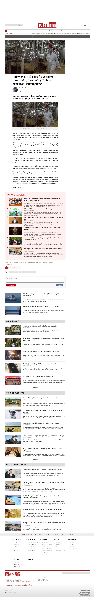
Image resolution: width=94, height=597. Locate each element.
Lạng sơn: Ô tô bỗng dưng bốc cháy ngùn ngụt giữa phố (41, 351)
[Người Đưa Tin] (29, 574)
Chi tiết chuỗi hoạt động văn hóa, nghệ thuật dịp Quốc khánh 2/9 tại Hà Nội (43, 228)
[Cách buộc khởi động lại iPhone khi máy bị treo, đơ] (13, 368)
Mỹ (20, 272)
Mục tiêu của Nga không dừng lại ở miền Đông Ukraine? (41, 423)
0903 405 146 (9, 590)
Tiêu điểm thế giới (18, 36)
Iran (17, 272)
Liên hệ (8, 25)
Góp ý (13, 25)
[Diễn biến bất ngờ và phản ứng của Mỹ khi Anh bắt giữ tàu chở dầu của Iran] (13, 298)
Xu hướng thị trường (47, 550)
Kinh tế (40, 31)
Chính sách (16, 544)
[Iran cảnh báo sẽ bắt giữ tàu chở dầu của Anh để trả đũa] (13, 310)
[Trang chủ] (47, 25)
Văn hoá (58, 546)
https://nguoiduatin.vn (9, 577)
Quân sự (34, 36)
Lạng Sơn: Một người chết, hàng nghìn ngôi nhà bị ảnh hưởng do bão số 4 (44, 523)
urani (35, 272)
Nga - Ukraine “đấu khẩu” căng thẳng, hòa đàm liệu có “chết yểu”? (42, 449)
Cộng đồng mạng (73, 548)
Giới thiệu (70, 573)
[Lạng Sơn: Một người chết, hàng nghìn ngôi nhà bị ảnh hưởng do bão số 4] (13, 526)
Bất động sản (45, 542)
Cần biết (71, 546)
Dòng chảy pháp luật (33, 542)
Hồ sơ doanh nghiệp (47, 548)
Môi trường (58, 548)
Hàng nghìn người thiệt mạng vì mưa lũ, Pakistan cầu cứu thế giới (43, 398)
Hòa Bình (28, 272)
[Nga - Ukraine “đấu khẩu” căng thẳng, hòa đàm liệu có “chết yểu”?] (13, 452)
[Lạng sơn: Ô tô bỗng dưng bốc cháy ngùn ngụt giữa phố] (13, 355)
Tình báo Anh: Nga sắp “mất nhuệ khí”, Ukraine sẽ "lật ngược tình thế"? (43, 411)
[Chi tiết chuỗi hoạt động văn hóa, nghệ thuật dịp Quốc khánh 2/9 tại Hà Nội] (16, 231)
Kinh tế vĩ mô (45, 546)
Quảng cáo (19, 25)
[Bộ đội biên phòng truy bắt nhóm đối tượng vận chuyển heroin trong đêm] (13, 342)
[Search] (81, 25)
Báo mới (86, 573)
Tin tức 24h (78, 573)
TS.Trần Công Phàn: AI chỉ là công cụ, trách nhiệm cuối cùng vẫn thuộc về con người (43, 496)
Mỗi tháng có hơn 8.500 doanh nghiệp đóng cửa (38, 376)
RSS (64, 573)
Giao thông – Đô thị (60, 550)
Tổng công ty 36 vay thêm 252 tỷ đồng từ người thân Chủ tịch (42, 469)
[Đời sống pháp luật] (75, 594)
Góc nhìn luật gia (32, 544)
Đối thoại (16, 548)
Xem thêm (35, 387)
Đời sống (61, 31)
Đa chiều (72, 31)
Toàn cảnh (16, 31)
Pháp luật (29, 31)
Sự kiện (15, 546)
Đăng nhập (60, 285)
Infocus (83, 31)
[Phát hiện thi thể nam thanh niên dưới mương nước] (13, 330)
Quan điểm (16, 562)
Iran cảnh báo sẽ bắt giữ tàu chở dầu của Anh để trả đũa (41, 306)
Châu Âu (13, 272)
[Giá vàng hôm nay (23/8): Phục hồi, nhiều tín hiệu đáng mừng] (13, 513)
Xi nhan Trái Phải (18, 564)
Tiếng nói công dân (32, 548)
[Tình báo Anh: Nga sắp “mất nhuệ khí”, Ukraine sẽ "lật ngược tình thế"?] (13, 414)
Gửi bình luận (11, 285)
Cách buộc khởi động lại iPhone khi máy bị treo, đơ (39, 364)
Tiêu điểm (16, 542)
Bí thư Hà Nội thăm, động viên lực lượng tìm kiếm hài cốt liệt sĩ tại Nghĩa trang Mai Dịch (43, 238)
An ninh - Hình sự (32, 550)
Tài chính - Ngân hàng (47, 544)
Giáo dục (58, 544)
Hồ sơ (27, 36)
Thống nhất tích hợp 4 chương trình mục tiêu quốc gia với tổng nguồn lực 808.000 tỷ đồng (42, 199)
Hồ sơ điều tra (31, 546)
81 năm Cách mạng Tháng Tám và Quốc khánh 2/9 (57, 33)
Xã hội (50, 31)
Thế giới (8, 36)
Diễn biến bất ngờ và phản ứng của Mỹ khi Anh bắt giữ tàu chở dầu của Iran (43, 295)
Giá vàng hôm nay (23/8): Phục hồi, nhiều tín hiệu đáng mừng (43, 509)
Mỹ (9, 272)
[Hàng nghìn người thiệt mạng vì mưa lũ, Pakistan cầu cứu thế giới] (13, 402)
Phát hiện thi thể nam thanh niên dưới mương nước (40, 326)
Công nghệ (44, 554)
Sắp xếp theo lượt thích (50, 290)
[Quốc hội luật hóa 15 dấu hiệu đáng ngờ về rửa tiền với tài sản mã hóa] (16, 220)
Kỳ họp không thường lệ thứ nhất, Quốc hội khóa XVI (33, 33)
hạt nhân (23, 272)
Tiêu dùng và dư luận (47, 552)
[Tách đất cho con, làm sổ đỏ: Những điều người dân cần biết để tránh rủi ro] (16, 251)
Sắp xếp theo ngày (61, 290)
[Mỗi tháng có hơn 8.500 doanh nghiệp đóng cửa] (13, 380)
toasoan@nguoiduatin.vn (11, 592)
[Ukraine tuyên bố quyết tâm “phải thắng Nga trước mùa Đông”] (13, 439)
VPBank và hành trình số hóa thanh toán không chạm (39, 209)
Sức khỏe (71, 544)
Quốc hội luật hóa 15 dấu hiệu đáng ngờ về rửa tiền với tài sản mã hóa (43, 218)
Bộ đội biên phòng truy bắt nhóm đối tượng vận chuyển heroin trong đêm (43, 339)
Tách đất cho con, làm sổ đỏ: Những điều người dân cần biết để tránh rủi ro (43, 249)
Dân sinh (58, 542)
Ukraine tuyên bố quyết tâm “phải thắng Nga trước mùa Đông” (43, 436)
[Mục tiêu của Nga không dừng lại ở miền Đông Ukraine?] (13, 427)
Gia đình (71, 542)
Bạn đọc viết (17, 566)
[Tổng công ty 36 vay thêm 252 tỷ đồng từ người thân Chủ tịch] (13, 473)
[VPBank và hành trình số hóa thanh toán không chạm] (16, 212)
